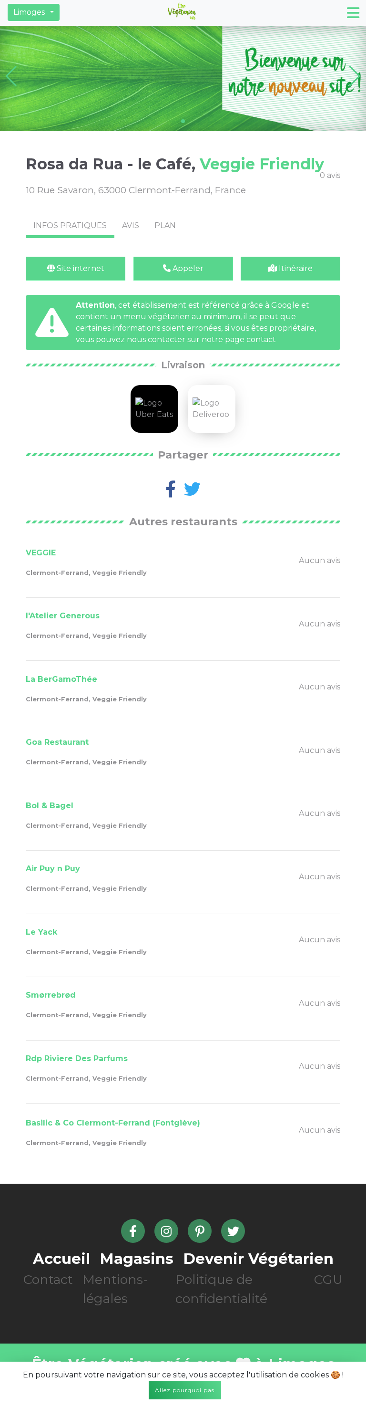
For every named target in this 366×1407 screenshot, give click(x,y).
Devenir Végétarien (258, 1259)
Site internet (79, 268)
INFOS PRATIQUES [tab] (70, 225)
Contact (48, 1279)
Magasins (136, 1259)
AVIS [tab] (130, 225)
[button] (34, 12)
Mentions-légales (115, 1289)
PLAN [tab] (165, 225)
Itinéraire (295, 268)
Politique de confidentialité (221, 1289)
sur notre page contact (231, 339)
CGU (328, 1279)
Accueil (61, 1259)
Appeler (187, 268)
